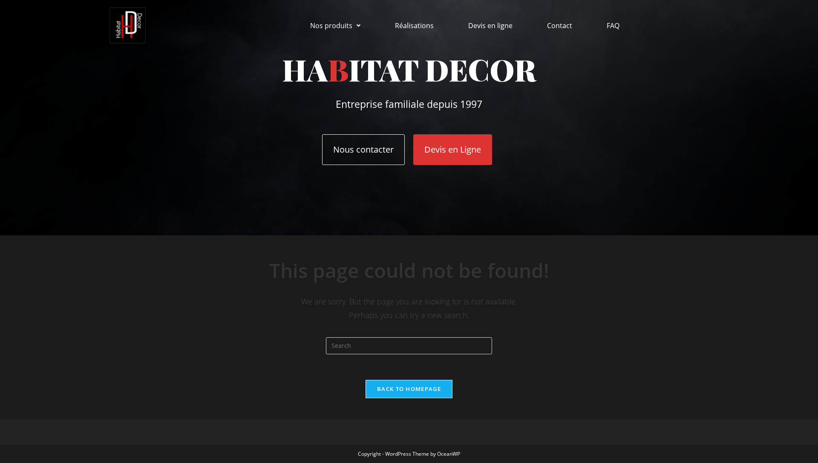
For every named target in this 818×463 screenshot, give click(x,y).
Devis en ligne (490, 25)
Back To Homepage (409, 389)
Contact (559, 25)
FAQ (613, 25)
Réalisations (414, 25)
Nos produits (331, 25)
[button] (335, 25)
